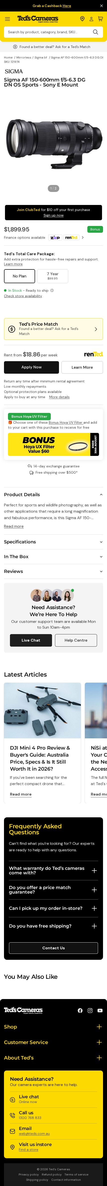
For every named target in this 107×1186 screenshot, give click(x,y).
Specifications (20, 542)
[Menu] (9, 19)
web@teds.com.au (34, 1133)
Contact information (66, 1180)
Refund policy (52, 1175)
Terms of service (76, 1175)
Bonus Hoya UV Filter (66, 422)
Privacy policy (29, 1175)
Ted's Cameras (59, 1169)
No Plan (19, 276)
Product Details (22, 494)
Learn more (13, 264)
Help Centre (76, 640)
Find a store (28, 1149)
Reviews (13, 571)
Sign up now (54, 215)
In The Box (16, 556)
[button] (86, 308)
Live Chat (31, 640)
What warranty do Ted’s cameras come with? (46, 871)
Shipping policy (37, 1180)
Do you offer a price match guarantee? (40, 890)
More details (59, 397)
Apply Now (31, 367)
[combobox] (53, 32)
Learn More (82, 367)
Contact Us (53, 948)
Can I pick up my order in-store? (45, 908)
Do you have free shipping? (40, 926)
